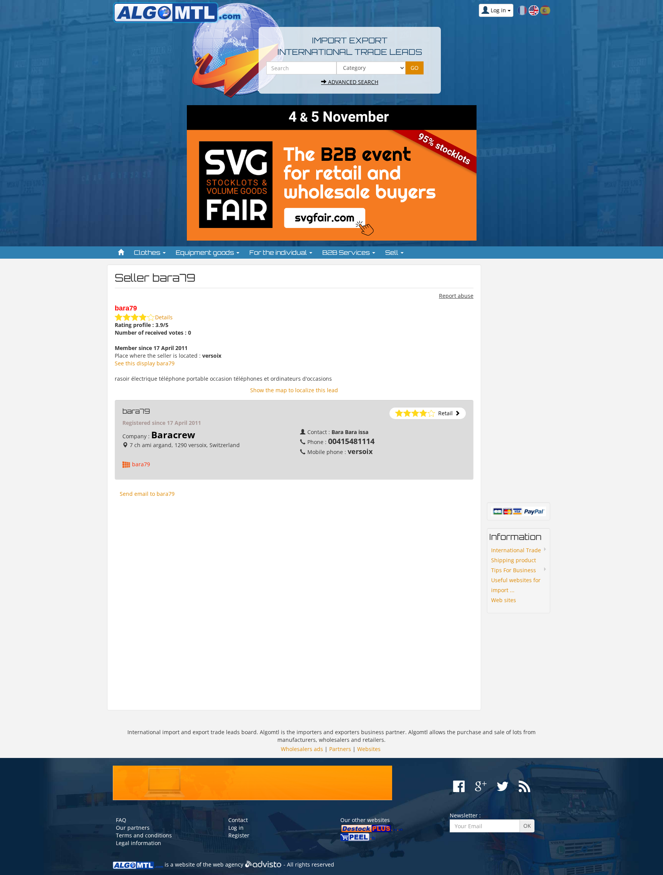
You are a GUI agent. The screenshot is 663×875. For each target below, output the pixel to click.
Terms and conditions (144, 835)
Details (164, 317)
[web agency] (263, 864)
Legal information (138, 843)
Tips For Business (513, 570)
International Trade (516, 550)
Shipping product (513, 560)
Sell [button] (392, 252)
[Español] (545, 9)
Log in (236, 827)
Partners (340, 749)
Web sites (503, 600)
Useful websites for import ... (516, 585)
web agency (228, 864)
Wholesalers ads (302, 749)
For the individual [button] (278, 252)
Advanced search (352, 82)
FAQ (121, 820)
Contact (238, 820)
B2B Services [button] (346, 252)
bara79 (141, 464)
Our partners (133, 827)
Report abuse (456, 295)
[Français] (522, 9)
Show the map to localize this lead (294, 390)
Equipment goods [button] (206, 252)
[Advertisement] (294, 603)
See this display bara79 (145, 363)
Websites (369, 749)
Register (238, 835)
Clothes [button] (148, 252)
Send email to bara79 (147, 493)
